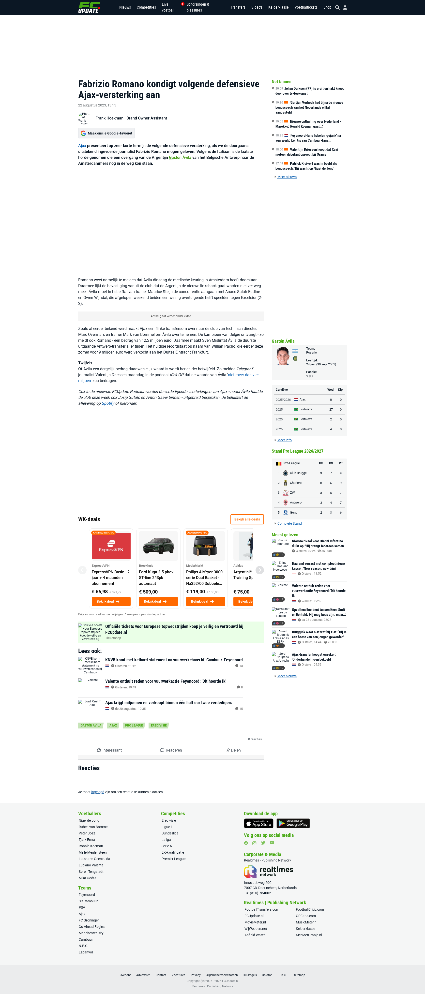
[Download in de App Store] (258, 823)
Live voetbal (171, 7)
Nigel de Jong (89, 820)
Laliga (166, 840)
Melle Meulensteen (93, 852)
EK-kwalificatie (173, 852)
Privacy (196, 975)
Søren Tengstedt (91, 872)
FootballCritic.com (310, 909)
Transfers (238, 7)
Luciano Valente (91, 865)
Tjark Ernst (87, 840)
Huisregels (250, 975)
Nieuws (125, 7)
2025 (279, 409)
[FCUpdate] (89, 7)
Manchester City (91, 933)
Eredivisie (159, 725)
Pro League (134, 725)
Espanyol (86, 952)
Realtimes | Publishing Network (212, 986)
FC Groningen (89, 920)
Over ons (125, 975)
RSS (283, 975)
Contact (161, 975)
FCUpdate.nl (253, 916)
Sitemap (299, 975)
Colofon (267, 975)
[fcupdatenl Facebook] (246, 843)
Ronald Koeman (91, 846)
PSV (82, 907)
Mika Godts (87, 878)
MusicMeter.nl (306, 922)
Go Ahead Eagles (92, 927)
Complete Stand (289, 523)
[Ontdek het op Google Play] (293, 823)
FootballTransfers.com (261, 909)
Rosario (311, 352)
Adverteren (143, 975)
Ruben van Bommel (93, 827)
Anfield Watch (255, 935)
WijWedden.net (255, 929)
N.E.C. (83, 946)
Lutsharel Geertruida (94, 859)
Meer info (284, 440)
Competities (146, 7)
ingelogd (97, 792)
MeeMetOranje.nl (309, 935)
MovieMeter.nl (255, 922)
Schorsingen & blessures (198, 7)
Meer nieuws (287, 177)
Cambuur (86, 939)
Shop (327, 7)
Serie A (167, 846)
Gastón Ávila (180, 157)
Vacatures (178, 975)
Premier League (173, 859)
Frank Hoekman (109, 118)
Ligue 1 (167, 827)
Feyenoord (87, 895)
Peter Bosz (87, 833)
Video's (256, 7)
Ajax (82, 145)
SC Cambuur (88, 901)
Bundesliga (170, 833)
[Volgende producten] (260, 570)
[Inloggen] (343, 7)
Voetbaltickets (306, 7)
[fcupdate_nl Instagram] (254, 843)
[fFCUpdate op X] (263, 843)
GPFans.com (306, 916)
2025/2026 (283, 399)
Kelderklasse (278, 7)
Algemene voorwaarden (222, 975)
